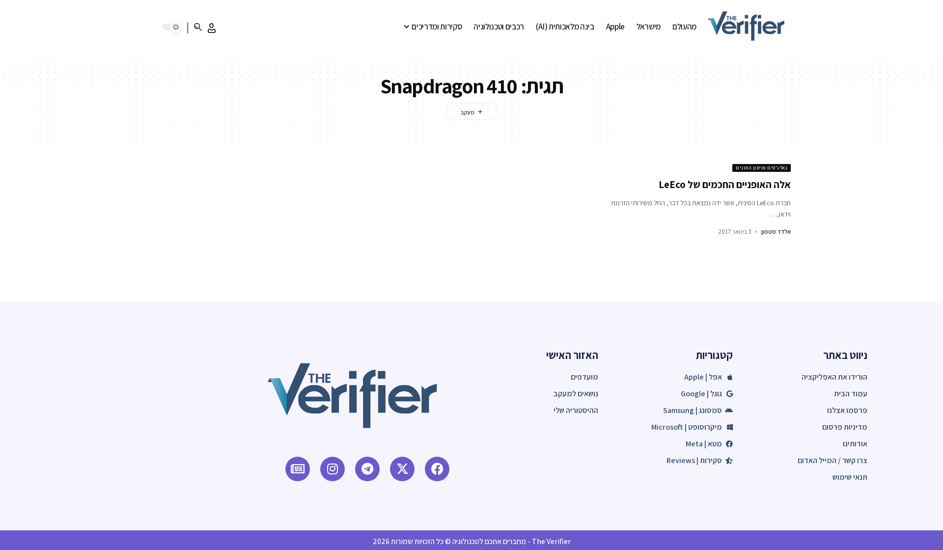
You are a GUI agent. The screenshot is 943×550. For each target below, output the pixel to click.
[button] (212, 28)
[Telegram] (367, 469)
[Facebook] (437, 469)
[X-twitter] (402, 469)
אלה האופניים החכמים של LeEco (725, 184)
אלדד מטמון (776, 231)
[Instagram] (332, 469)
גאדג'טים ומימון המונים (761, 168)
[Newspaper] (297, 469)
